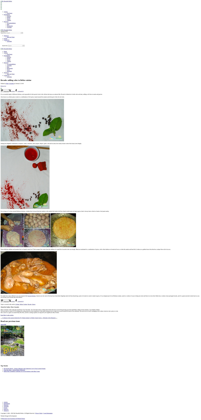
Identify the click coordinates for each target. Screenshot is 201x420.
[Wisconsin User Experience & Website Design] (13, 418)
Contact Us (6, 40)
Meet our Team (10, 37)
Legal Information (47, 413)
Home (5, 51)
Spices (33, 304)
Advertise (9, 41)
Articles (6, 11)
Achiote (17, 304)
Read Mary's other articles (7, 315)
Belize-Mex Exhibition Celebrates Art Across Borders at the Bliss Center (22, 371)
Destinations (7, 14)
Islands (8, 17)
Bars (8, 24)
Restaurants (10, 26)
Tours (8, 69)
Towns (8, 19)
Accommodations (11, 23)
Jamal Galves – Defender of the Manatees (46, 318)
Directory (6, 21)
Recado (29, 304)
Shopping (9, 71)
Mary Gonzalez (10, 83)
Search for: (3, 33)
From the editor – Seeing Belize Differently (14, 370)
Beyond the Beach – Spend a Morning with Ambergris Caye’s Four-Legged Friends (24, 368)
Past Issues (9, 13)
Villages (9, 20)
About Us (6, 35)
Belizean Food (3, 86)
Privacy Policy (39, 413)
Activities (9, 27)
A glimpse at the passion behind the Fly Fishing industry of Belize (18, 318)
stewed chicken (32, 296)
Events (5, 38)
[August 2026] (100, 341)
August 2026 (3, 324)
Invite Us (6, 409)
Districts (9, 16)
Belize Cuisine (23, 304)
